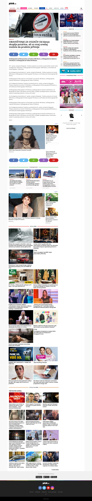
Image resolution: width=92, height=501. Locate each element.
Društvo (11, 39)
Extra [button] (62, 8)
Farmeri (42, 8)
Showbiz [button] (30, 8)
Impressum (44, 492)
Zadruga (23, 8)
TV (46, 8)
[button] (10, 176)
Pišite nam (60, 492)
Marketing (37, 492)
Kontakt (32, 492)
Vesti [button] (18, 8)
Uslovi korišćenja (52, 492)
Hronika (36, 8)
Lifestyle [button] (56, 8)
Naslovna (12, 8)
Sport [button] (50, 8)
